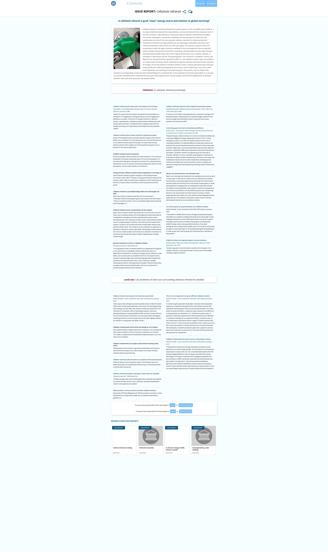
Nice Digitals (213, 556)
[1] (126, 203)
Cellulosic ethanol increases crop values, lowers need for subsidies (136, 374)
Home (113, 556)
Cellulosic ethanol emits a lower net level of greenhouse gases (135, 135)
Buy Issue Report (186, 405)
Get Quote (200, 3)
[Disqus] (164, 482)
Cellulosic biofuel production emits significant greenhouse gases (188, 106)
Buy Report (211, 3)
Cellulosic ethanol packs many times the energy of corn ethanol (135, 106)
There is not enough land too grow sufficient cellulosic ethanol (188, 296)
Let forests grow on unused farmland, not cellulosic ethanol (187, 207)
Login (191, 3)
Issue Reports (155, 3)
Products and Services (138, 556)
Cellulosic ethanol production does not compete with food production (137, 360)
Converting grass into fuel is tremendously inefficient (184, 128)
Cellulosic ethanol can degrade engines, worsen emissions (186, 240)
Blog (179, 3)
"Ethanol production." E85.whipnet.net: (125, 246)
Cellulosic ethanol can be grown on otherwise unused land (133, 296)
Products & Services (169, 3)
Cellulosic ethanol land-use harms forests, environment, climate (188, 339)
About (185, 3)
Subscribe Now (185, 411)
